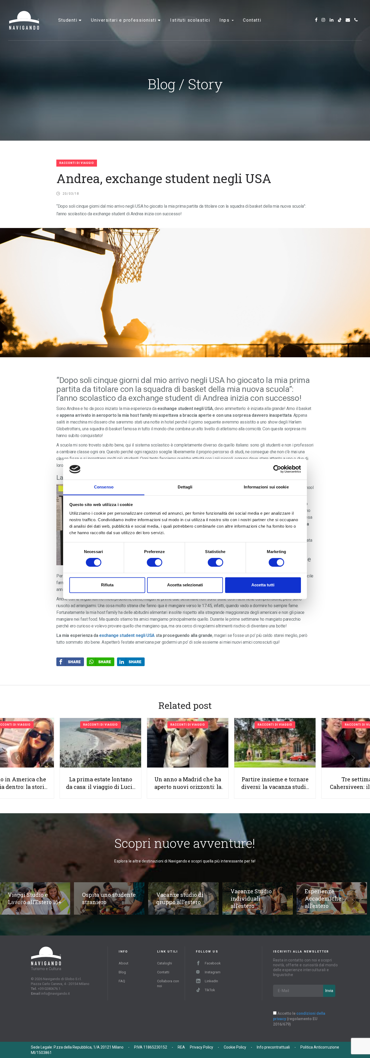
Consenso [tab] (103, 487)
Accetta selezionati (185, 585)
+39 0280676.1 (49, 989)
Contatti (252, 20)
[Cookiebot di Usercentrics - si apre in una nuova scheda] (277, 469)
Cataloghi (164, 963)
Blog (122, 972)
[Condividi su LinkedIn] (132, 661)
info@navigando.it (55, 993)
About (123, 963)
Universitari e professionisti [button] (124, 20)
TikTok (210, 990)
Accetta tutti (262, 585)
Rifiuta (107, 585)
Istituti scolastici (190, 20)
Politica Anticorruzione (319, 1047)
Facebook (213, 963)
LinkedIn (211, 981)
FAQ (122, 981)
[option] (188, 758)
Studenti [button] (68, 20)
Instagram (212, 972)
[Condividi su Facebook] (71, 661)
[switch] (154, 562)
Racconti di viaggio (76, 162)
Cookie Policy (235, 1047)
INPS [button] (225, 20)
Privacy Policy (201, 1047)
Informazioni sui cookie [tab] (266, 487)
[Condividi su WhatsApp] (102, 661)
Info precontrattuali (273, 1047)
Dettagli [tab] (185, 487)
